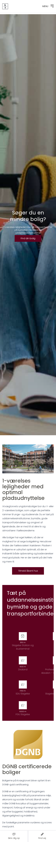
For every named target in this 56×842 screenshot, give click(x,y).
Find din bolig (28, 238)
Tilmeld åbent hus (28, 570)
